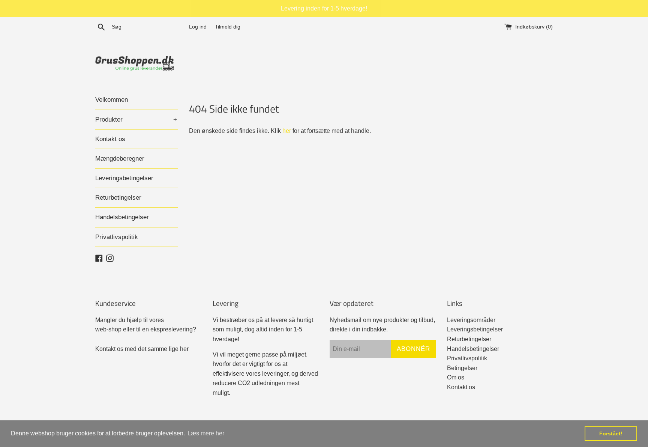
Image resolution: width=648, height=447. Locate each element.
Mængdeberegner (119, 158)
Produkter (136, 119)
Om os (455, 377)
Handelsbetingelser (122, 217)
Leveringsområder (471, 320)
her (286, 131)
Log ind (198, 27)
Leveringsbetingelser (124, 178)
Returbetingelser (118, 197)
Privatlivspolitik (116, 237)
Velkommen (111, 99)
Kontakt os (110, 139)
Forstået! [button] (610, 433)
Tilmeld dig (227, 27)
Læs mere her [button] (206, 433)
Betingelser (462, 368)
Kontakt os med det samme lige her (142, 349)
